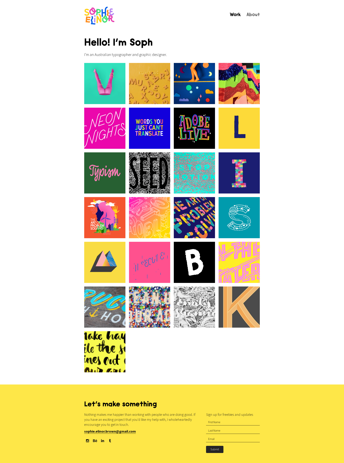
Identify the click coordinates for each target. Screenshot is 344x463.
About (253, 15)
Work (235, 15)
